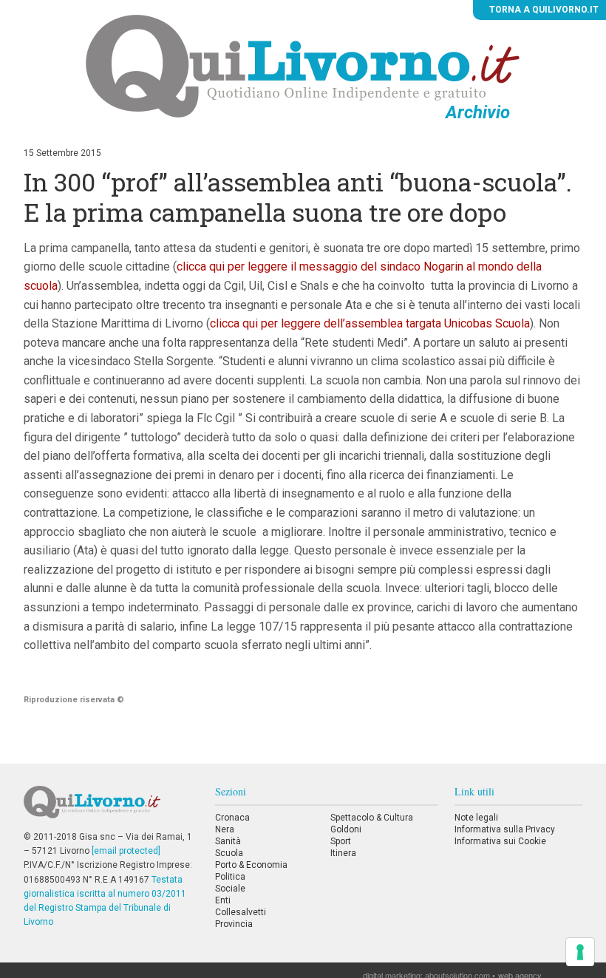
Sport (340, 841)
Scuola (229, 853)
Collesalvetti (240, 912)
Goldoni (345, 829)
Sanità (228, 841)
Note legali (476, 817)
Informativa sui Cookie (500, 841)
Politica (230, 877)
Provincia (234, 924)
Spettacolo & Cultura (371, 817)
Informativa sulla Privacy (504, 829)
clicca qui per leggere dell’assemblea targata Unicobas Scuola (370, 323)
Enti (223, 900)
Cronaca (232, 817)
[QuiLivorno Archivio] (303, 66)
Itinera (343, 853)
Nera (224, 829)
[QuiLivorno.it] (111, 808)
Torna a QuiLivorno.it (543, 9)
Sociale (230, 888)
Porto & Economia (251, 865)
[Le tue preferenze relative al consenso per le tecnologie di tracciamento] (580, 952)
